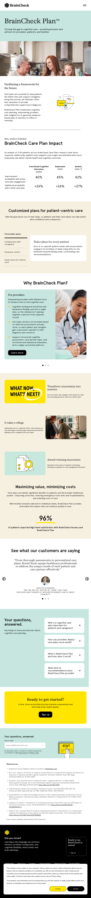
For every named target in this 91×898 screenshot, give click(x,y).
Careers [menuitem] (32, 863)
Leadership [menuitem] (9, 863)
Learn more (17, 352)
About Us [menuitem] (21, 863)
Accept (57, 889)
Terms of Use (34, 753)
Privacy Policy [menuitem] (45, 863)
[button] (43, 365)
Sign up (45, 714)
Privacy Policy (22, 753)
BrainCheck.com (51, 769)
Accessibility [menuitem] (74, 863)
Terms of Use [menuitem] (59, 863)
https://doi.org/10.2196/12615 (49, 785)
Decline (75, 889)
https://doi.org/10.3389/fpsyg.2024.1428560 (25, 815)
